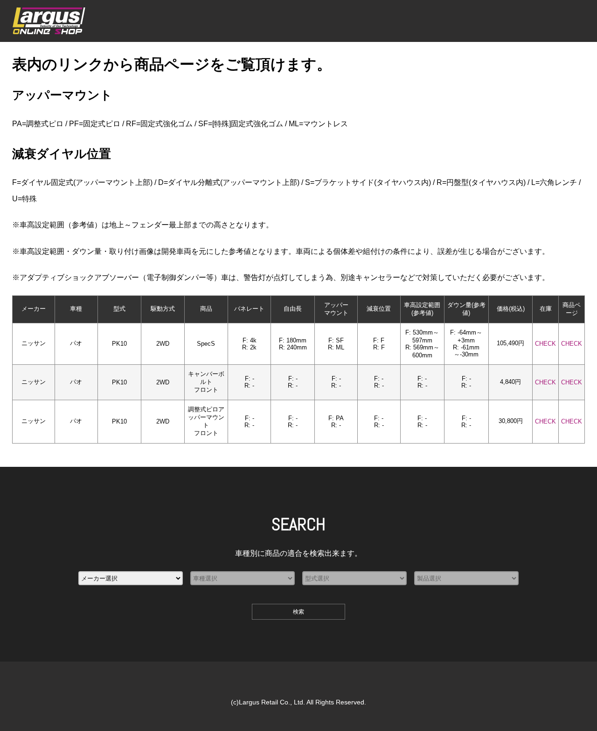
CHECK (545, 343)
